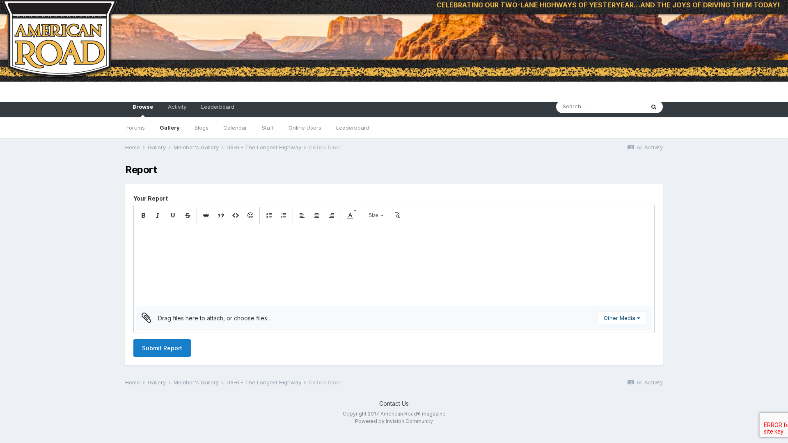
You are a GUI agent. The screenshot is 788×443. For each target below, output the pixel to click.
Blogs (201, 127)
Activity (177, 106)
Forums (135, 127)
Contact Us (394, 403)
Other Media (620, 318)
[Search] (654, 106)
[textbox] (394, 265)
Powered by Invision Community (394, 421)
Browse (143, 106)
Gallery (170, 127)
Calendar (235, 127)
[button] (143, 215)
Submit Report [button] (162, 348)
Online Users (305, 127)
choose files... (252, 318)
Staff (268, 127)
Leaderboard (352, 127)
